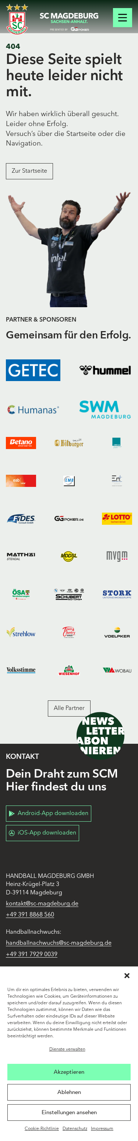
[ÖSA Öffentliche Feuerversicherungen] (21, 594)
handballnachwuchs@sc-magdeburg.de (59, 943)
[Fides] (21, 519)
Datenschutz (75, 1129)
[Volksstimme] (21, 670)
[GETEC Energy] (33, 370)
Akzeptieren (69, 1072)
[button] (127, 975)
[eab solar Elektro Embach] (21, 481)
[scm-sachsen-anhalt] (69, 22)
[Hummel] (105, 370)
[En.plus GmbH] (117, 481)
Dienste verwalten (67, 1049)
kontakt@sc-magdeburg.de (42, 904)
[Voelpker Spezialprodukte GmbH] (117, 632)
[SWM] (105, 409)
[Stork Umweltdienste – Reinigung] (117, 594)
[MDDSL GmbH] (69, 556)
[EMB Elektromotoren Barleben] (69, 481)
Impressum (102, 1129)
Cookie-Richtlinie (42, 1129)
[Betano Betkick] (21, 443)
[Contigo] (117, 443)
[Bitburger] (69, 443)
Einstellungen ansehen (69, 1112)
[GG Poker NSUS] (69, 519)
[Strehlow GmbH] (21, 632)
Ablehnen (69, 1092)
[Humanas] (33, 409)
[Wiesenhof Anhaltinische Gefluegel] (69, 670)
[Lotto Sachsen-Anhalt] (117, 519)
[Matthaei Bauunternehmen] (21, 556)
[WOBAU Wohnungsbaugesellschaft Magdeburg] (117, 670)
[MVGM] (117, 556)
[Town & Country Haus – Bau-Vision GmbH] (69, 632)
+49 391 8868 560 (30, 915)
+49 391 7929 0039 (31, 955)
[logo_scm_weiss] (17, 19)
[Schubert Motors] (69, 594)
